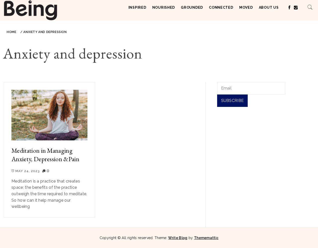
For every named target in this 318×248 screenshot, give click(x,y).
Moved (246, 7)
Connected (221, 7)
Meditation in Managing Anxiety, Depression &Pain (45, 154)
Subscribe (232, 100)
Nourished (163, 7)
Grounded (192, 7)
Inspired (137, 7)
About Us (269, 7)
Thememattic (206, 238)
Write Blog (177, 238)
